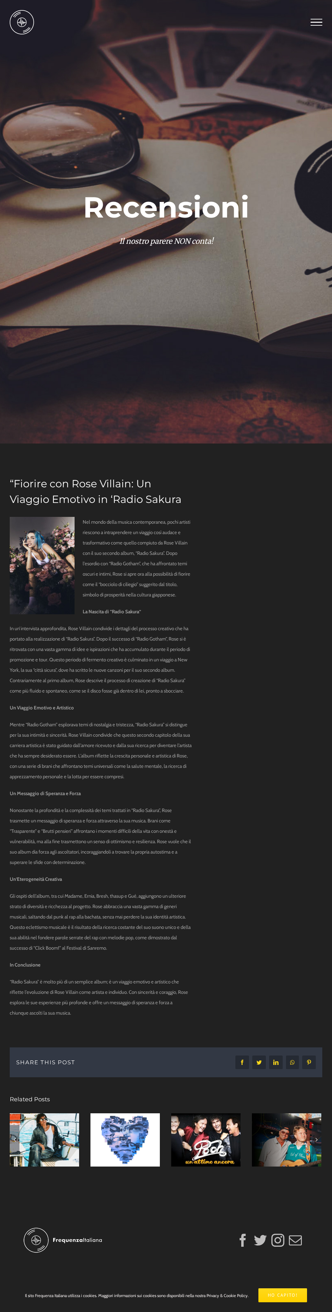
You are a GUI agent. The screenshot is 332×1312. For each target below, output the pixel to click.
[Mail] (295, 1240)
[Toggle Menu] (316, 22)
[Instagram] (277, 1240)
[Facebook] (242, 1240)
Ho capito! (283, 1295)
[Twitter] (260, 1240)
